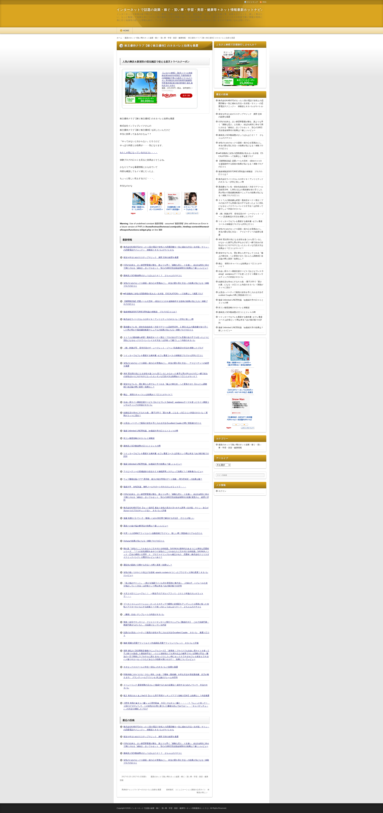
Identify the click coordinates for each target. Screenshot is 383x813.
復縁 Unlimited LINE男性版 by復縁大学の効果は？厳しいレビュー (152, 464)
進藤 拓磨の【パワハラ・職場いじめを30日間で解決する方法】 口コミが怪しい (158, 518)
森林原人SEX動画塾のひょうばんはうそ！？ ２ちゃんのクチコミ (152, 275)
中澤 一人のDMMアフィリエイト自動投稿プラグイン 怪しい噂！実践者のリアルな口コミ (163, 533)
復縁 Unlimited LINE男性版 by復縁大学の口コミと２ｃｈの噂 (150, 431)
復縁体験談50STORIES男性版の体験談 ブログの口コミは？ (150, 312)
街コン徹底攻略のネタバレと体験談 (139, 438)
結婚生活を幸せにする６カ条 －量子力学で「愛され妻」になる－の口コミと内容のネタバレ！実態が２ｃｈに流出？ (240, 285)
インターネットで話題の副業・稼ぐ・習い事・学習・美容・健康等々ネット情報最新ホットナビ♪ (190, 10)
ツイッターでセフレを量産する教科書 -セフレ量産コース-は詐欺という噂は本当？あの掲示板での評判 (240, 320)
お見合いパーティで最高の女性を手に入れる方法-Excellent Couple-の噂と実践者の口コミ (162, 423)
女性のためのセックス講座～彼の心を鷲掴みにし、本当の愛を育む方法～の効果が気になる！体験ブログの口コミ (240, 146)
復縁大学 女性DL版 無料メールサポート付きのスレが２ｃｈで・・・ (154, 487)
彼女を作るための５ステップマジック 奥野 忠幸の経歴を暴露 (150, 257)
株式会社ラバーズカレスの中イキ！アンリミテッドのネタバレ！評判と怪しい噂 (158, 319)
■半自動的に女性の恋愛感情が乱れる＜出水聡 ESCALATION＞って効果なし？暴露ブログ (163, 294)
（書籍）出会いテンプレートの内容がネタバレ (143, 614)
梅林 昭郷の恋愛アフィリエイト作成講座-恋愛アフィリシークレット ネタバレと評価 (161, 643)
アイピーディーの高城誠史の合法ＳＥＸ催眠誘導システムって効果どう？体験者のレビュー (163, 471)
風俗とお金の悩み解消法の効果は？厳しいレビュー (145, 526)
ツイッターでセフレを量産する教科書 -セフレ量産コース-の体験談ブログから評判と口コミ (163, 355)
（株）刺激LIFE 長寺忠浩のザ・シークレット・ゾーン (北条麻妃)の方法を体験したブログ (163, 348)
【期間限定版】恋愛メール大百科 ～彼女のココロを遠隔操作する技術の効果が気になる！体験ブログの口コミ (240, 164)
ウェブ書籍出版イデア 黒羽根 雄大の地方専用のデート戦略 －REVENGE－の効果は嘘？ (162, 479)
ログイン (222, 491)
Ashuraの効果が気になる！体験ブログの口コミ (144, 541)
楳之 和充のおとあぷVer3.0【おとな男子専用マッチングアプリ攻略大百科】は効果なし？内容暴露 (166, 695)
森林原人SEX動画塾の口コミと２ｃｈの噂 (142, 446)
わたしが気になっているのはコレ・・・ (139, 152)
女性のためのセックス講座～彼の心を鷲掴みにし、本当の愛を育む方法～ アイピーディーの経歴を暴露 (240, 232)
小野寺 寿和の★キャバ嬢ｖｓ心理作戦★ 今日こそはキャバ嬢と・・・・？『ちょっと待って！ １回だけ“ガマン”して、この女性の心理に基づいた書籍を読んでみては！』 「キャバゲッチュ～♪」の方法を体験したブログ (166, 706)
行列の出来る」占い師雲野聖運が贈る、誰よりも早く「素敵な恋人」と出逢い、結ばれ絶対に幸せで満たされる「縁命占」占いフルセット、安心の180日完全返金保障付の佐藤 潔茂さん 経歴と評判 (166, 497)
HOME (126, 30)
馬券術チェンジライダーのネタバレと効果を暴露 (141, 790)
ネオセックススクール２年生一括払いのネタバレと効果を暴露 (150, 667)
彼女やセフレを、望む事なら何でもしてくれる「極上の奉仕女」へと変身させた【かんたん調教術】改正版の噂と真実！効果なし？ (240, 256)
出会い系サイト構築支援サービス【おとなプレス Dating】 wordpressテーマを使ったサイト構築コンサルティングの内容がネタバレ (240, 274)
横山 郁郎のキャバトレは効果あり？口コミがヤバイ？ (148, 394)
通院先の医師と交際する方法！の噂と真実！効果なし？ (147, 565)
